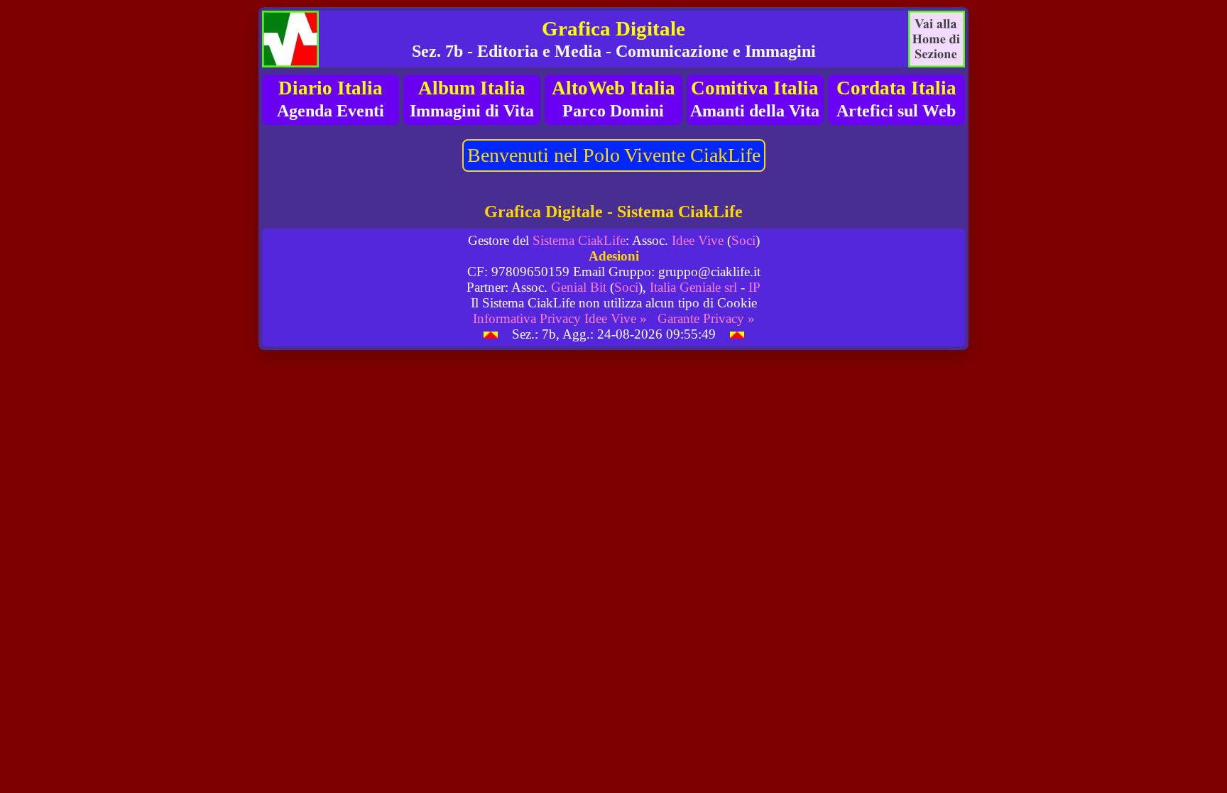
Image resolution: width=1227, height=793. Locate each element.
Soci (743, 240)
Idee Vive (698, 240)
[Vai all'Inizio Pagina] (491, 334)
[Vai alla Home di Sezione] (936, 39)
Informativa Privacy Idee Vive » (560, 318)
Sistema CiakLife (579, 240)
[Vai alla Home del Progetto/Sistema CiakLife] (290, 39)
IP (754, 287)
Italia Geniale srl (693, 287)
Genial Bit (578, 287)
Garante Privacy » (706, 318)
